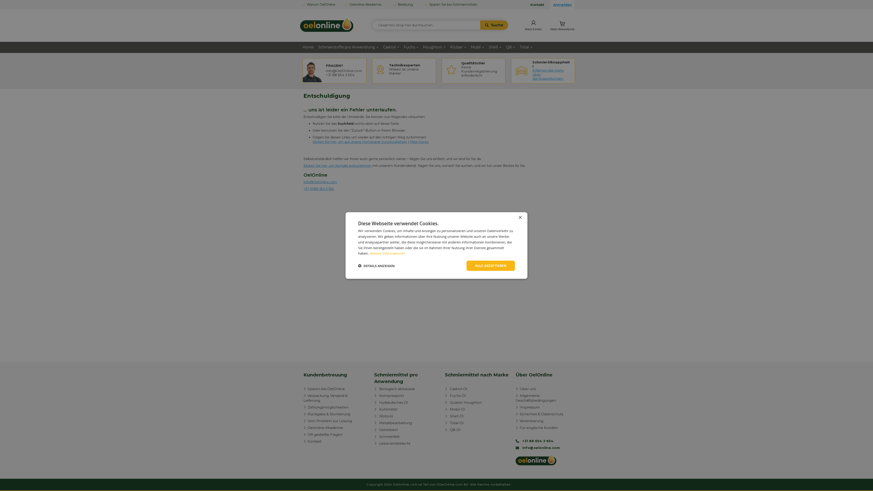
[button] (376, 266)
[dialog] (436, 245)
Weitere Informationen (387, 253)
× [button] (520, 217)
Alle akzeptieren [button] (490, 265)
